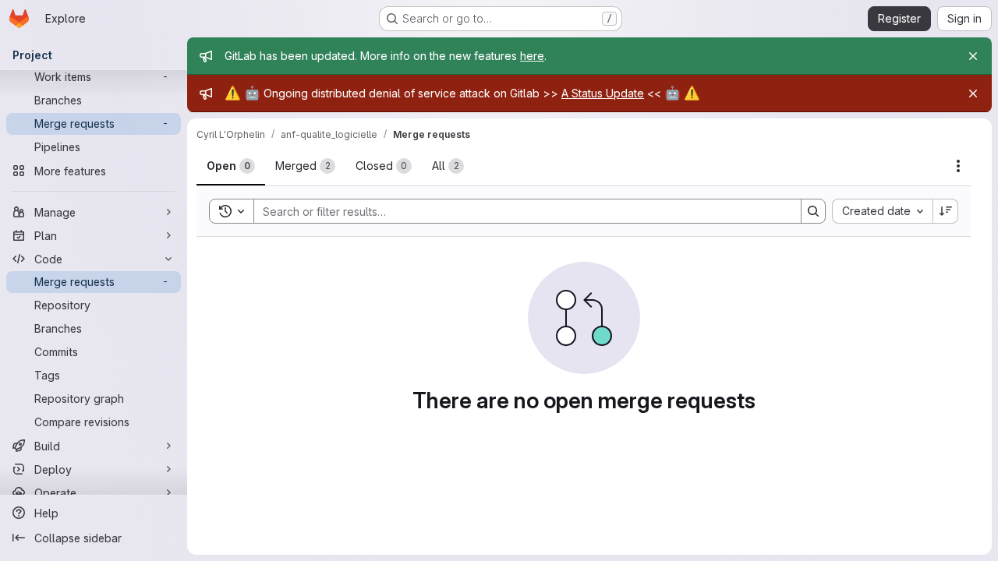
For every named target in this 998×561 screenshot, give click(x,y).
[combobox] (882, 211)
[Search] (813, 211)
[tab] (230, 165)
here (532, 55)
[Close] (973, 56)
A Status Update (602, 93)
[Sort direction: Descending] (945, 211)
